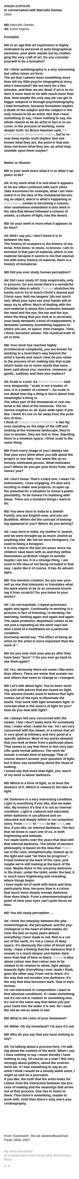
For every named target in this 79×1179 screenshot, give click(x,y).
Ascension (12, 203)
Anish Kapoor (17, 6)
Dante (27, 824)
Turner (58, 957)
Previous (5, 1167)
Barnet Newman (50, 382)
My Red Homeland (18, 1151)
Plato (66, 848)
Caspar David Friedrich (37, 422)
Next (8, 1167)
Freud (41, 824)
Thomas (47, 288)
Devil (60, 824)
